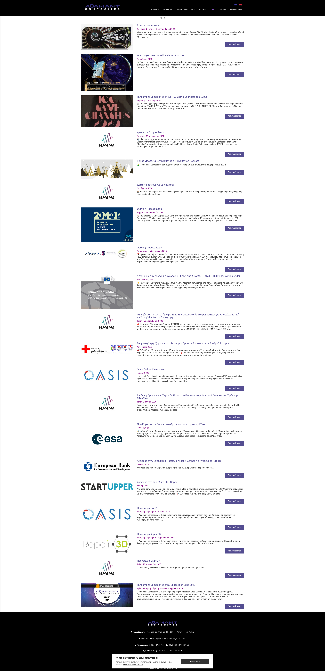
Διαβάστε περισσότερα (133, 665)
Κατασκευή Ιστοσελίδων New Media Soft (162, 669)
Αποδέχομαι (195, 661)
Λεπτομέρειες (234, 44)
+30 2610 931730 (156, 645)
